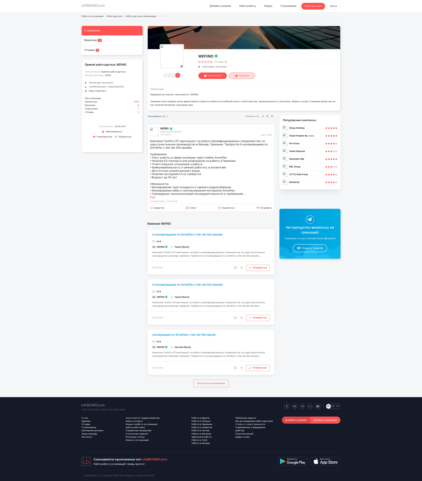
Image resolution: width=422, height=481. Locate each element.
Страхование (288, 6)
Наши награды (89, 434)
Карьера (86, 421)
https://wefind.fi (97, 91)
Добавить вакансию (325, 420)
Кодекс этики (242, 437)
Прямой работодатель (113, 72)
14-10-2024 (165, 135)
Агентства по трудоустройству (143, 418)
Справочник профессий (138, 430)
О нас (85, 418)
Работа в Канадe (201, 443)
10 (267, 116)
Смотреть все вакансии (211, 383)
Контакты (87, 437)
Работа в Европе (201, 418)
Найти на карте (134, 421)
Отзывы (91, 50)
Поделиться (124, 137)
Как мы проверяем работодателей (254, 421)
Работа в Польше (201, 421)
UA (333, 406)
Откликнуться (260, 268)
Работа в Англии (201, 430)
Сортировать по (156, 116)
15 (272, 116)
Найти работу (247, 6)
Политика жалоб (244, 434)
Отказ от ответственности (250, 424)
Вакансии (92, 40)
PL (338, 406)
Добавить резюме (220, 6)
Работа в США (199, 440)
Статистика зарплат (137, 434)
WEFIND (164, 128)
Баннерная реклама (92, 430)
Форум (268, 6)
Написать (244, 75)
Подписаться (215, 75)
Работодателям (313, 6)
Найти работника (135, 427)
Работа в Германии (202, 424)
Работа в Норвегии (202, 427)
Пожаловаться (104, 137)
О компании (92, 30)
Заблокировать (113, 132)
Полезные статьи (135, 437)
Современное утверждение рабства (250, 429)
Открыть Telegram (312, 248)
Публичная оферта (245, 418)
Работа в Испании (201, 434)
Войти (333, 6)
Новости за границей (137, 440)
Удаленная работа (202, 437)
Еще (152, 197)
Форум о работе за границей (141, 424)
